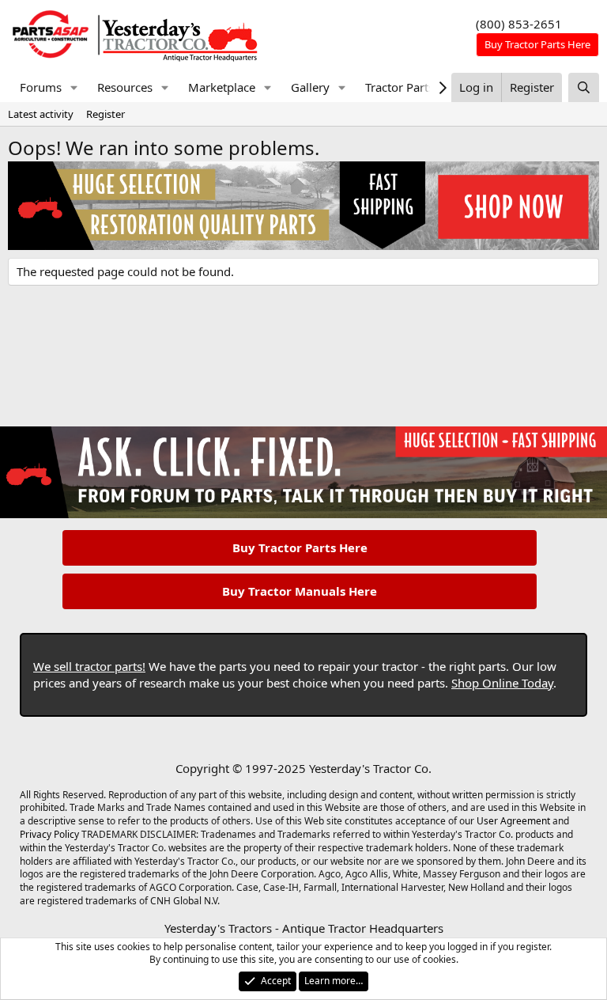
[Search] (583, 87)
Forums (41, 87)
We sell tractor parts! (89, 666)
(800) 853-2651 (519, 24)
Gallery (310, 87)
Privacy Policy (49, 834)
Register (105, 114)
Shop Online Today (502, 683)
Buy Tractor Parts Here (300, 547)
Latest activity (41, 114)
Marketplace (221, 87)
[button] (74, 87)
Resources (125, 87)
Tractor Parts (399, 87)
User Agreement (513, 821)
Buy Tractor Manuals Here (299, 591)
